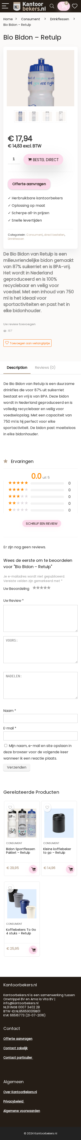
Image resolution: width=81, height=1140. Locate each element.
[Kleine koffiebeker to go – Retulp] (59, 823)
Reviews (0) (45, 367)
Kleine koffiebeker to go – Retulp (57, 851)
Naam (9, 710)
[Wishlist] (74, 6)
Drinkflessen (59, 19)
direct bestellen (54, 235)
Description (17, 367)
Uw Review (13, 600)
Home (8, 19)
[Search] (52, 6)
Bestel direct (46, 159)
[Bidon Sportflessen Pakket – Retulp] (22, 823)
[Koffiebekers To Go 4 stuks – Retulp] (22, 903)
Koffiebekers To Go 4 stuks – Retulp (21, 931)
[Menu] (5, 6)
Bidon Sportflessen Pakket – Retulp (20, 851)
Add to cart (33, 869)
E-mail (9, 728)
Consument (30, 19)
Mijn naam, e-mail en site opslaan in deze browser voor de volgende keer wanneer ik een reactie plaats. (37, 752)
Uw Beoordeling (16, 588)
